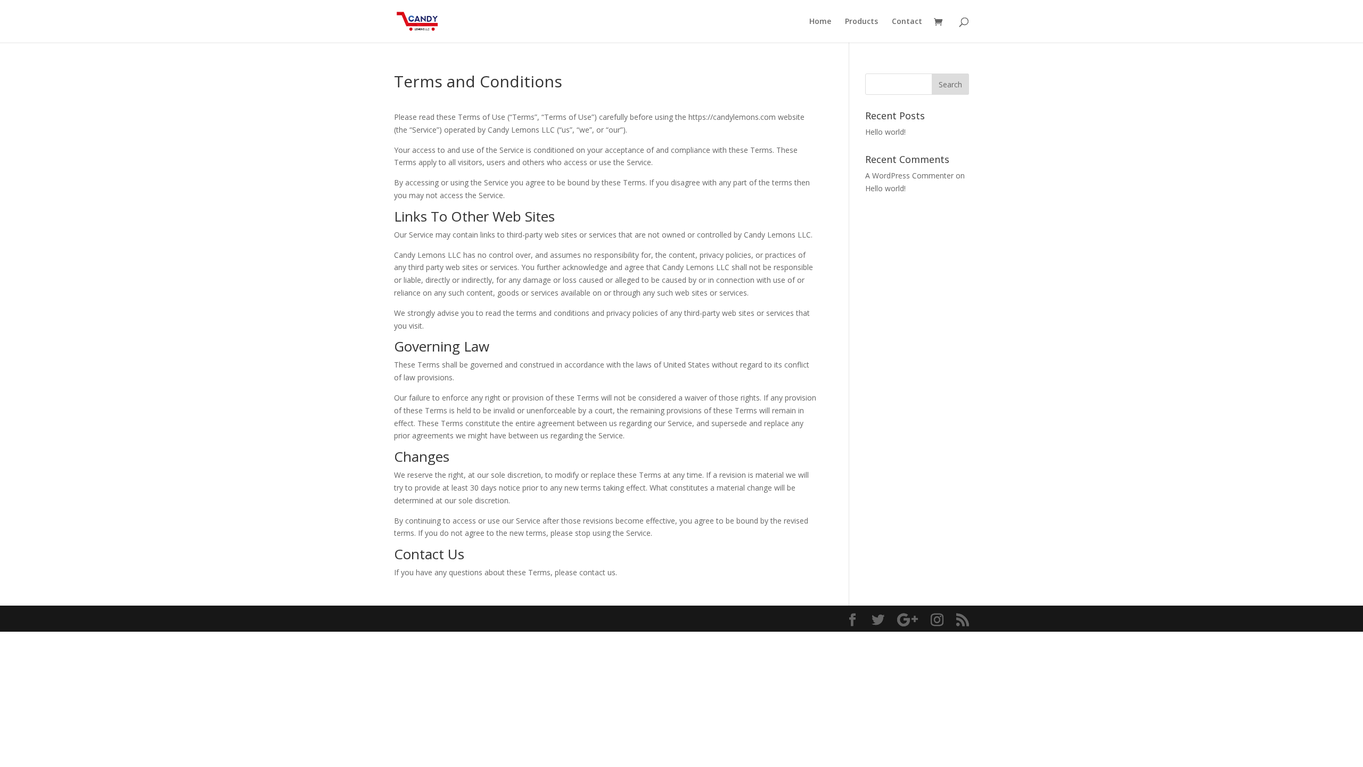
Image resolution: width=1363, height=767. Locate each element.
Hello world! (885, 132)
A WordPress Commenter (909, 175)
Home (820, 22)
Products (861, 22)
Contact (907, 22)
